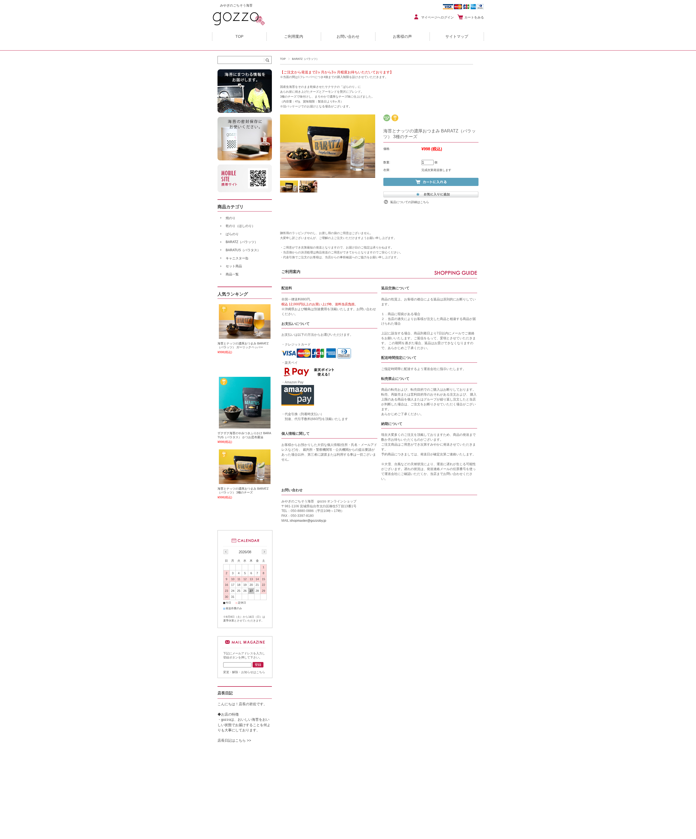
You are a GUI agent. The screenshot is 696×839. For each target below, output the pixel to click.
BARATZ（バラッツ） (305, 58)
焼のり (230, 218)
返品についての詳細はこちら (409, 202)
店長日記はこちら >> (234, 740)
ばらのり (232, 234)
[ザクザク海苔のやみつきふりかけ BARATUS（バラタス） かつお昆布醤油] (245, 426)
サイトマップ (456, 37)
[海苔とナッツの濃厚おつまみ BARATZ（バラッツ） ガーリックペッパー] (245, 336)
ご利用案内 (293, 37)
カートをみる (474, 17)
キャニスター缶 (237, 258)
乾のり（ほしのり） (240, 226)
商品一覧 (232, 274)
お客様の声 (402, 37)
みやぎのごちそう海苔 (236, 5)
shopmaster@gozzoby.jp (308, 521)
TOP (239, 37)
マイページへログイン (437, 17)
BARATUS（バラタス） (243, 250)
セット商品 (234, 266)
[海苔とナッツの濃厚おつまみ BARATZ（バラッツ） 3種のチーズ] (245, 481)
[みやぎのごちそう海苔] (239, 25)
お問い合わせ (348, 37)
